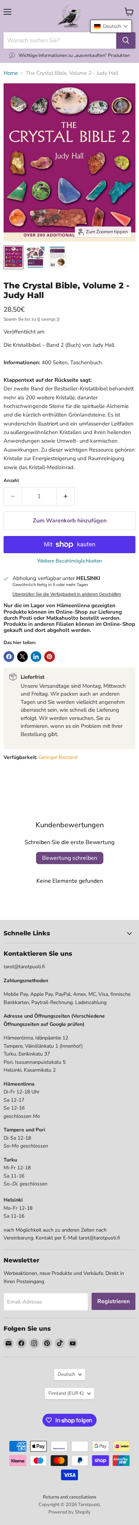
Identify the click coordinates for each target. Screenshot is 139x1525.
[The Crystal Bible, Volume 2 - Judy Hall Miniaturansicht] (35, 257)
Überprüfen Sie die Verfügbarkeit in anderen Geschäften (66, 594)
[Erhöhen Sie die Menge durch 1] (66, 496)
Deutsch (66, 1374)
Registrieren (113, 1301)
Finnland (66, 1393)
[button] (111, 26)
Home (11, 73)
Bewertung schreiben (69, 858)
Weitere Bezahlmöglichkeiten (69, 561)
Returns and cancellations (69, 1497)
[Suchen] (125, 40)
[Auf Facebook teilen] (9, 656)
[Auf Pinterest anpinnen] (49, 656)
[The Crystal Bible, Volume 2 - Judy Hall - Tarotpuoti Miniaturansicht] (13, 257)
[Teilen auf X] (22, 656)
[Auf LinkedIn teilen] (36, 656)
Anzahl (11, 480)
